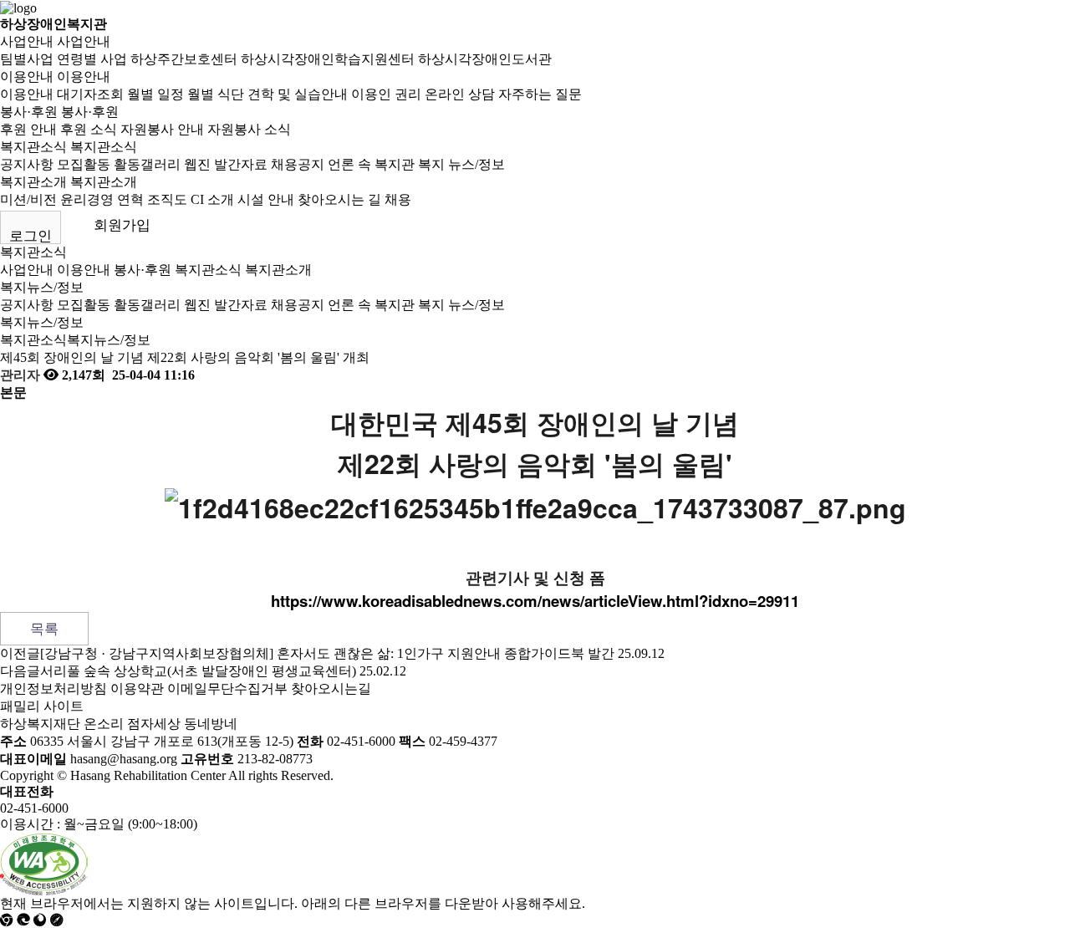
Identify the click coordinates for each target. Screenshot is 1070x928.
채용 (398, 199)
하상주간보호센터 (183, 59)
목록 (44, 629)
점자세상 (154, 723)
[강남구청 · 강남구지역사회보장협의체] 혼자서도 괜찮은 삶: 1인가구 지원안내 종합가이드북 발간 (327, 653)
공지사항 (27, 164)
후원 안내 (28, 129)
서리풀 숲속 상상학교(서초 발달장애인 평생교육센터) (198, 671)
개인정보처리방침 (53, 688)
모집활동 (83, 164)
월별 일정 (155, 94)
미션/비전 (28, 199)
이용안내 (27, 76)
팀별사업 (27, 59)
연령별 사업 (92, 59)
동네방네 (210, 723)
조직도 (167, 199)
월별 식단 (215, 94)
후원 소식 (88, 129)
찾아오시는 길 (339, 199)
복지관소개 (33, 182)
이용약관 (137, 688)
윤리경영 (87, 199)
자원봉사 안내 (162, 129)
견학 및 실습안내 (297, 94)
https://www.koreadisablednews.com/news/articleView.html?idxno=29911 (535, 600)
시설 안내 (265, 199)
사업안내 (27, 41)
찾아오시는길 (331, 688)
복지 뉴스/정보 (461, 164)
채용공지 (297, 164)
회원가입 (122, 225)
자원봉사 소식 (249, 129)
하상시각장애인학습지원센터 (328, 59)
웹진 (197, 164)
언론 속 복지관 (371, 164)
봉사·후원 (29, 112)
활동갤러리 (147, 164)
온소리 (104, 723)
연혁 (130, 199)
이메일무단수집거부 (227, 688)
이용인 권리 (386, 94)
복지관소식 (33, 147)
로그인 (30, 236)
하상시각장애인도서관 (485, 59)
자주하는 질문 (540, 94)
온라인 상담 (460, 94)
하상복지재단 (40, 723)
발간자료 (241, 164)
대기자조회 (90, 94)
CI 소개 (212, 199)
